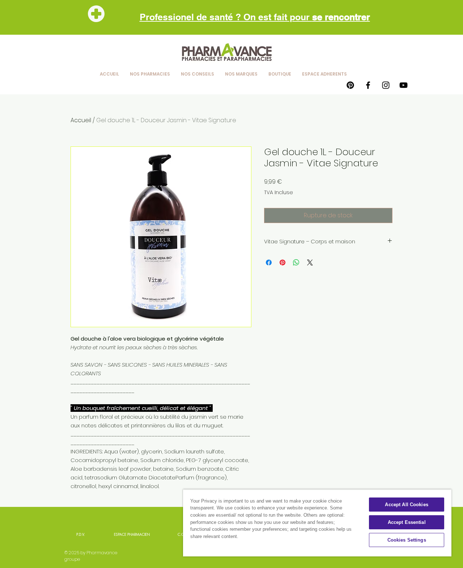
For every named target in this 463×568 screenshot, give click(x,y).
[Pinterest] (350, 85)
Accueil (81, 120)
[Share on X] (310, 262)
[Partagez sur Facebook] (268, 262)
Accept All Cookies (406, 504)
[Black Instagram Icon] (386, 85)
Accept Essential (407, 522)
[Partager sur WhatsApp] (296, 262)
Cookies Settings (406, 540)
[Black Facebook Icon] (368, 85)
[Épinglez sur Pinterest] (282, 262)
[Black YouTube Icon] (403, 85)
